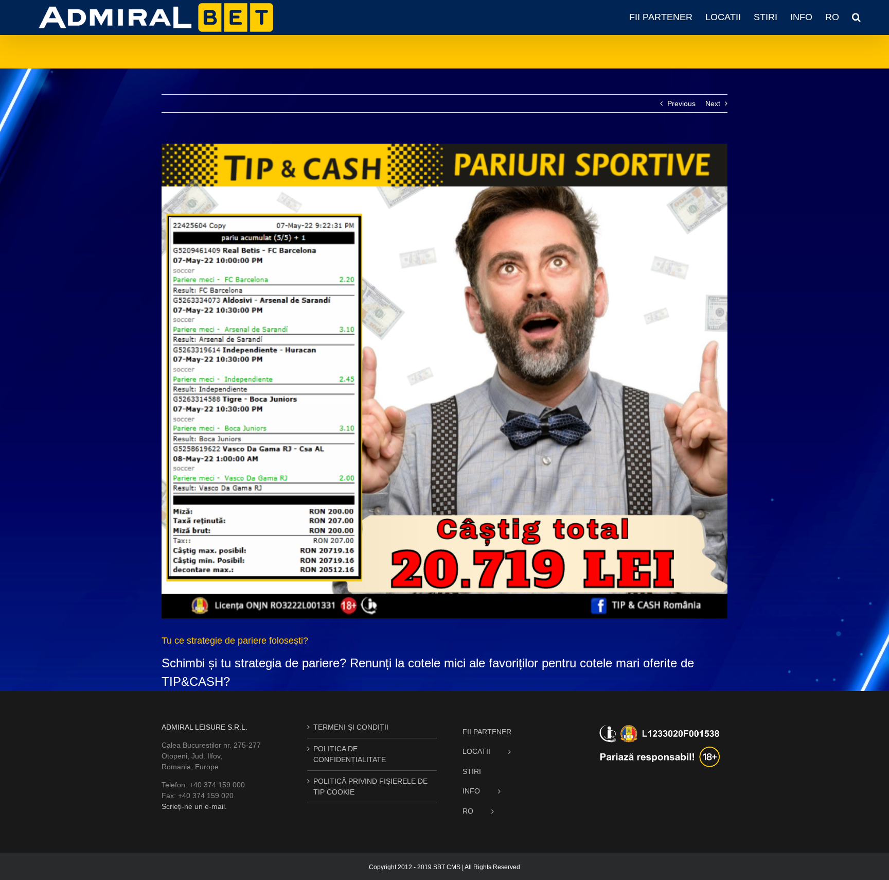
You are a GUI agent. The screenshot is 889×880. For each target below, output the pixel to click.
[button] (856, 17)
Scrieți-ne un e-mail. (194, 806)
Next (712, 103)
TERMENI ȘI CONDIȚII (350, 727)
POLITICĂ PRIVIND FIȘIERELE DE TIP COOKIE (370, 786)
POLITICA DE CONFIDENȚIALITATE (349, 754)
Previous (681, 103)
